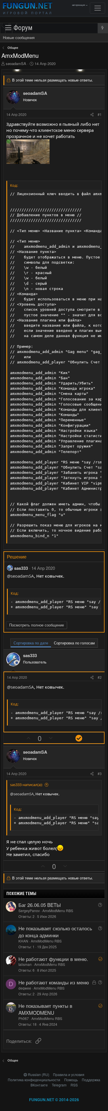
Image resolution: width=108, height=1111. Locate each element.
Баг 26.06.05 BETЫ (39, 904)
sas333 (21, 568)
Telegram (59, 1084)
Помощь (71, 1079)
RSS (74, 1084)
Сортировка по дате (31, 643)
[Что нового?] (103, 28)
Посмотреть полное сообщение (36, 625)
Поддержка (91, 1079)
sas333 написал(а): (26, 784)
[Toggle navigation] (97, 8)
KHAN (23, 940)
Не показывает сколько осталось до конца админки (55, 932)
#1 (100, 114)
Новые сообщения (19, 37)
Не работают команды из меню (53, 982)
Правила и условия (68, 1074)
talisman (25, 964)
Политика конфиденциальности (34, 1079)
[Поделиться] (92, 114)
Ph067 (23, 1018)
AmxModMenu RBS (57, 910)
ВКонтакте (39, 1084)
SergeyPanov (29, 910)
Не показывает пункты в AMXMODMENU (45, 1009)
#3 (100, 773)
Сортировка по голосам (74, 643)
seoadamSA (16, 63)
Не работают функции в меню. (53, 958)
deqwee (24, 988)
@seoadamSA (20, 576)
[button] (18, 28)
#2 (100, 677)
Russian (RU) (38, 1074)
